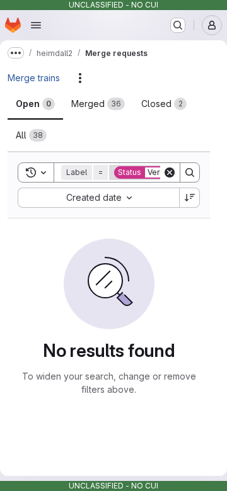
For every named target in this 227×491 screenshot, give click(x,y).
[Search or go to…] (177, 25)
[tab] (35, 104)
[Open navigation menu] (36, 25)
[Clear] (169, 172)
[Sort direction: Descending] (190, 198)
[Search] (190, 172)
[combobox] (98, 198)
